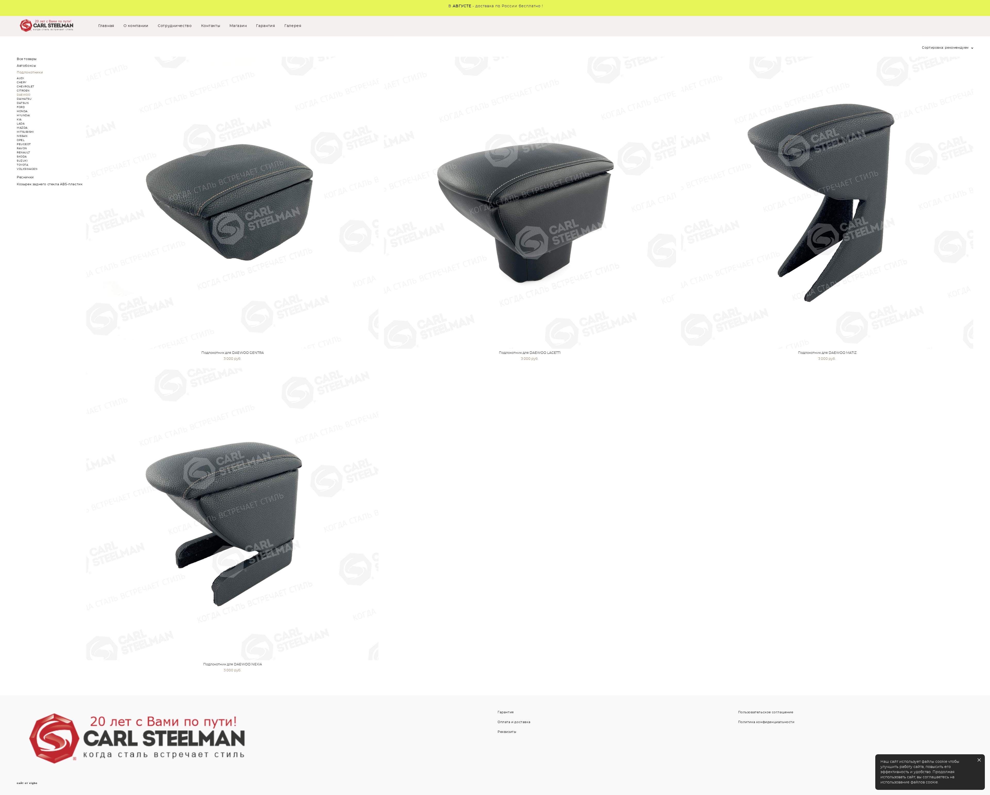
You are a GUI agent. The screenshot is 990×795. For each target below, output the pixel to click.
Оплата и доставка (514, 722)
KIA (19, 119)
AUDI (20, 78)
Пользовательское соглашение (765, 712)
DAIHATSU (24, 99)
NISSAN (22, 136)
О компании (135, 26)
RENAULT (23, 152)
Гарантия (265, 26)
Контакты (210, 26)
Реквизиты (507, 731)
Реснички (25, 177)
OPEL (20, 140)
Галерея (292, 26)
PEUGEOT (24, 144)
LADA (20, 123)
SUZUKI (22, 161)
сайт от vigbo (27, 783)
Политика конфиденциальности (766, 722)
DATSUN (23, 103)
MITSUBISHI (25, 132)
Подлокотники (30, 72)
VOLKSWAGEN (27, 169)
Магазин (238, 26)
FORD (21, 107)
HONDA (22, 111)
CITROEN (23, 90)
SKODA (22, 156)
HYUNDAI (23, 115)
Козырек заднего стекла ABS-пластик (49, 184)
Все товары (27, 59)
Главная (106, 26)
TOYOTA (22, 165)
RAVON (22, 148)
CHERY (22, 82)
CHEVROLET (25, 86)
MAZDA (22, 128)
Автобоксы (26, 65)
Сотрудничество (175, 26)
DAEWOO (23, 95)
